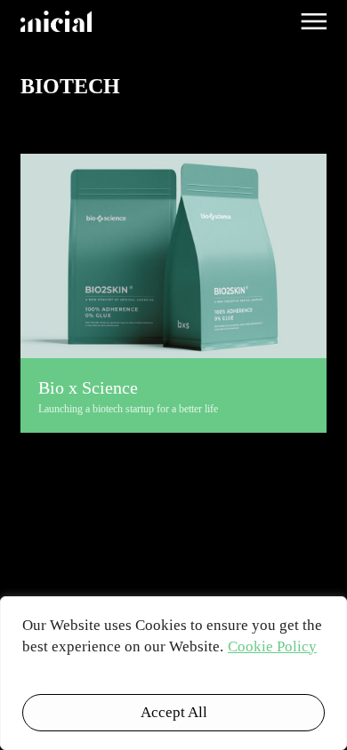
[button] (314, 21)
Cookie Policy (272, 646)
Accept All (174, 712)
